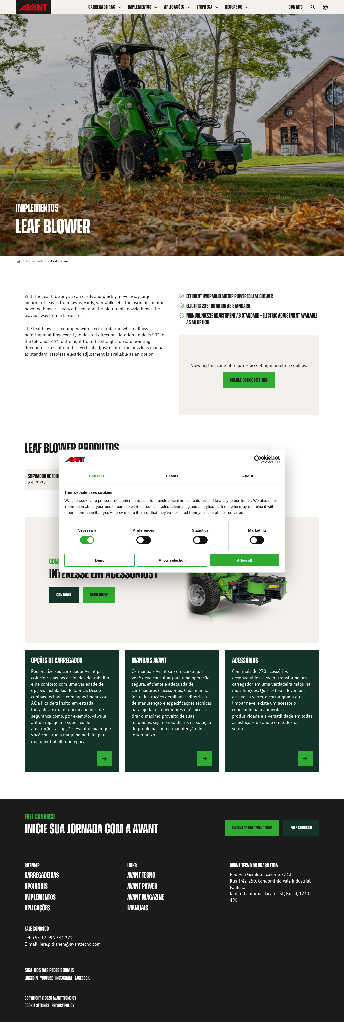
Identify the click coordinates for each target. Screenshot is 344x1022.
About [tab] (247, 476)
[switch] (143, 540)
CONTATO (296, 7)
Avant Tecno (141, 875)
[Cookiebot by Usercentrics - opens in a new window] (258, 459)
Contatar (63, 594)
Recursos (234, 7)
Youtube (46, 978)
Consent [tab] (96, 476)
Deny (99, 560)
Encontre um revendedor (252, 827)
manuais (137, 908)
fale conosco (301, 827)
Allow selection (172, 560)
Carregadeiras (101, 7)
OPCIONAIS (36, 886)
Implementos (140, 7)
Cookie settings (37, 1005)
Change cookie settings (249, 380)
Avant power (142, 886)
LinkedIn (31, 978)
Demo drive (99, 594)
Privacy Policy (63, 1005)
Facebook (82, 978)
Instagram (63, 978)
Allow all (244, 560)
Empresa (205, 7)
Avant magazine (145, 897)
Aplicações (174, 7)
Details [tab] (172, 476)
